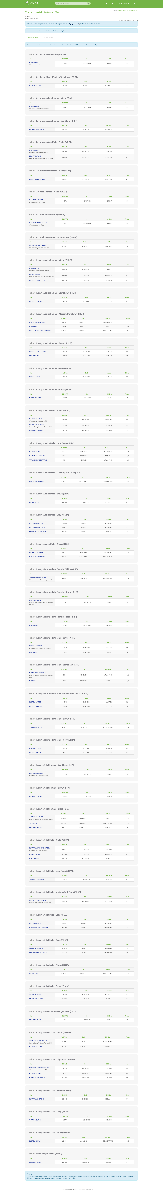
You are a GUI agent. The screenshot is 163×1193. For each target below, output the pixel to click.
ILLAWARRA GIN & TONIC (36, 1099)
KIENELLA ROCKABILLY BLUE (37, 531)
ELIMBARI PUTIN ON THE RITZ (38, 222)
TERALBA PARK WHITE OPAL (38, 577)
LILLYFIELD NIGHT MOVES (36, 424)
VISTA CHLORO (33, 973)
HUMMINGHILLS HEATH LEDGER (38, 927)
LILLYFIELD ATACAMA (35, 706)
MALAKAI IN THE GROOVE (37, 1078)
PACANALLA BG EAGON (36, 999)
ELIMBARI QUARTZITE (35, 150)
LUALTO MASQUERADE (36, 773)
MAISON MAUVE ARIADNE (37, 322)
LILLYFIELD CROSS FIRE (36, 552)
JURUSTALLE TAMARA (36, 817)
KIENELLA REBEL (34, 356)
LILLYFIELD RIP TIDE (35, 702)
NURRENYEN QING (34, 274)
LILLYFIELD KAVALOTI (35, 301)
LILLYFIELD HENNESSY (35, 752)
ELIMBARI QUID (33, 62)
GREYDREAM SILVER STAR (37, 527)
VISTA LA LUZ (33, 823)
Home (115, 10)
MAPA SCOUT (33, 652)
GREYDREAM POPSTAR (36, 523)
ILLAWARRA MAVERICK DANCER (39, 1067)
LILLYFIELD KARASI (34, 377)
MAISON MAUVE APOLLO (36, 481)
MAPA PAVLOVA (34, 268)
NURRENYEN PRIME (35, 854)
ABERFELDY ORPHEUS (36, 948)
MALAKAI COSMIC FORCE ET (37, 673)
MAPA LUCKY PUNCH (35, 398)
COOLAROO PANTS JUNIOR (37, 900)
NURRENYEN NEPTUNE (36, 1047)
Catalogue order (33, 37)
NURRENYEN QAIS (34, 452)
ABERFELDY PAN (34, 502)
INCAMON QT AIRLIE (35, 748)
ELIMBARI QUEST (34, 106)
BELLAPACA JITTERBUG (36, 129)
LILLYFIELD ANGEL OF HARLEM (38, 352)
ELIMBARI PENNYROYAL (36, 200)
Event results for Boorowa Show (128, 10)
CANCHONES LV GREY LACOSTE (38, 952)
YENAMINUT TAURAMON (36, 879)
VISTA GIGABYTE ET (35, 1120)
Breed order (48, 37)
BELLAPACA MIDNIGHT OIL (37, 179)
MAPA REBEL (33, 326)
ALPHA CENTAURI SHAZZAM (38, 1040)
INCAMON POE (33, 625)
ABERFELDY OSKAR (35, 994)
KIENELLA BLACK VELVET (36, 827)
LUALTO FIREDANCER (35, 600)
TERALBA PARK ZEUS (35, 727)
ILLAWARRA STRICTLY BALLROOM (39, 848)
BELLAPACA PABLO (35, 156)
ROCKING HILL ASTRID (35, 796)
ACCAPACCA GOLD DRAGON (37, 245)
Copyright (71, 1189)
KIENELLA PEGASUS (35, 1020)
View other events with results (128, 20)
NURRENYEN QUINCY (35, 418)
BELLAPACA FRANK (35, 85)
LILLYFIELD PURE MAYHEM (37, 280)
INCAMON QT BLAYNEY (36, 430)
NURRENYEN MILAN (35, 1074)
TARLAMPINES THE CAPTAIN (38, 460)
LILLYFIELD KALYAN (34, 1141)
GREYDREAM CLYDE (35, 923)
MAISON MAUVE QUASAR (37, 556)
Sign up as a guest (74, 24)
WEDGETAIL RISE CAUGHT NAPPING (40, 330)
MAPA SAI (32, 681)
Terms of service (134, 1189)
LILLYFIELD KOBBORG (35, 646)
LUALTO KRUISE (34, 858)
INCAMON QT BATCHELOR (37, 456)
